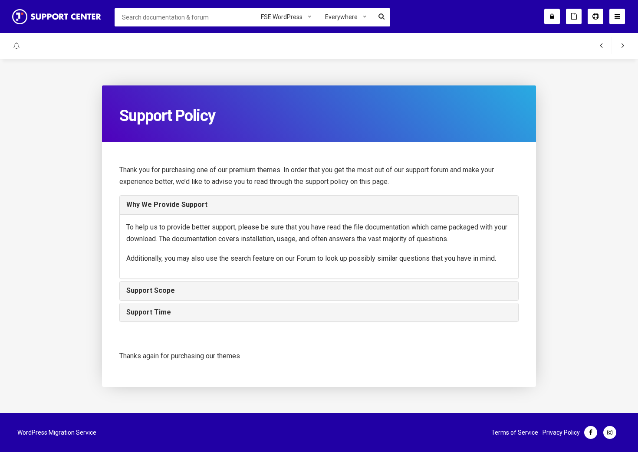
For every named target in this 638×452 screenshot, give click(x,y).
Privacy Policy (561, 432)
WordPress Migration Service (56, 432)
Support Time (148, 312)
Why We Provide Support (166, 204)
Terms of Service (514, 432)
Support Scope (150, 290)
